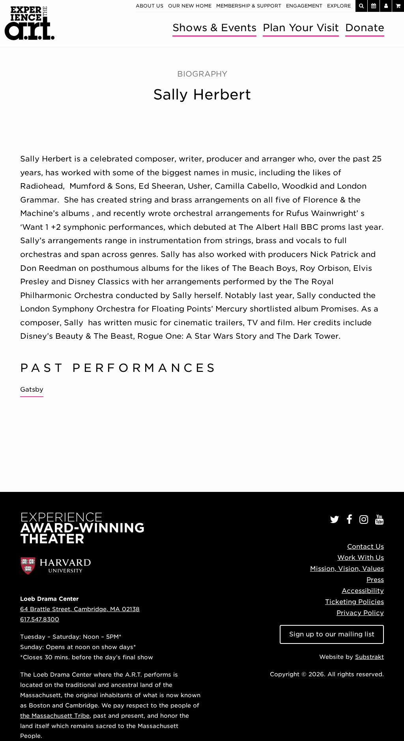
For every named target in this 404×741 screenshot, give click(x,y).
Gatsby (31, 389)
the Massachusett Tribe (55, 715)
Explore (339, 6)
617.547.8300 (39, 619)
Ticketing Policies (354, 602)
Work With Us (360, 557)
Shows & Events (214, 27)
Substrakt (369, 656)
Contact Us (365, 546)
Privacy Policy (360, 613)
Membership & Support (248, 6)
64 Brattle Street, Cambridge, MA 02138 (80, 609)
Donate (364, 27)
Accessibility (363, 591)
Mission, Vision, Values (347, 568)
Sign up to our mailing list (331, 634)
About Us (149, 6)
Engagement (304, 6)
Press (375, 579)
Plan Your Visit (301, 27)
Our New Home (189, 6)
